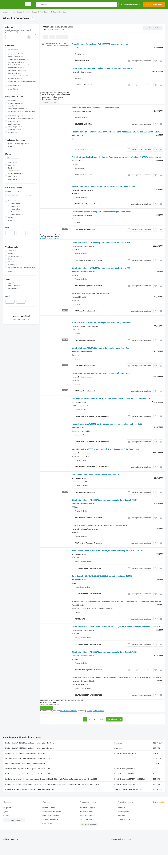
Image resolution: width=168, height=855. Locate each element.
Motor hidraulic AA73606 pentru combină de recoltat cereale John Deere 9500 (105, 449)
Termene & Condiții (48, 808)
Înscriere (47, 708)
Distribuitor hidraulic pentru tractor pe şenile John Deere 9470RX (28, 769)
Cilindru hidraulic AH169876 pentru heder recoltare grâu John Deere (101, 373)
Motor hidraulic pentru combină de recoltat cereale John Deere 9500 (29, 789)
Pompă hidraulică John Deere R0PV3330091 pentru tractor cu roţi (100, 44)
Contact (6, 815)
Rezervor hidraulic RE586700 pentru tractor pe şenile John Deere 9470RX (103, 186)
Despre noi (7, 808)
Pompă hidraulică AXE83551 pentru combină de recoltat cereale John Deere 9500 (107, 424)
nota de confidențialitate (68, 711)
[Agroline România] (12, 4)
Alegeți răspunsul (50, 102)
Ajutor (5, 811)
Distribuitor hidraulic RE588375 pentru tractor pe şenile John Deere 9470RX (104, 500)
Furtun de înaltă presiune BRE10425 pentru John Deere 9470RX (99, 525)
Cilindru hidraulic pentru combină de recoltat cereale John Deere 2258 (102, 68)
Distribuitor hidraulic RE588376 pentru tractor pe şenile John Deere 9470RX (104, 652)
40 (101, 719)
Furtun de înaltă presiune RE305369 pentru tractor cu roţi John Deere (102, 323)
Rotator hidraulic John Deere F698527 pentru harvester (95, 108)
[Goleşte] (35, 34)
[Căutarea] (38, 4)
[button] (155, 61)
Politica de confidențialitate (51, 811)
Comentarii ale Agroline (49, 819)
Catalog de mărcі (47, 823)
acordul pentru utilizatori (95, 711)
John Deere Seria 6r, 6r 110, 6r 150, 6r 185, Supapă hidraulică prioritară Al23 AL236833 (108, 551)
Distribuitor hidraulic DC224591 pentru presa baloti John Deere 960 (101, 243)
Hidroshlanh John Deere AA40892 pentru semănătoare (95, 475)
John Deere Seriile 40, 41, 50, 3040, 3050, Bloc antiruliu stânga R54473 (102, 576)
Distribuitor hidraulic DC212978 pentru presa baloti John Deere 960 (101, 268)
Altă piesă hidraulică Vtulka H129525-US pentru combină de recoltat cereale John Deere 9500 (112, 399)
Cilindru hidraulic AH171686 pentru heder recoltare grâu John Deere (101, 212)
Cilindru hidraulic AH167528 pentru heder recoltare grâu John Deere (101, 348)
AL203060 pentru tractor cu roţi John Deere (90, 293)
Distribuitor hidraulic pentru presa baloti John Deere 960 (25, 753)
